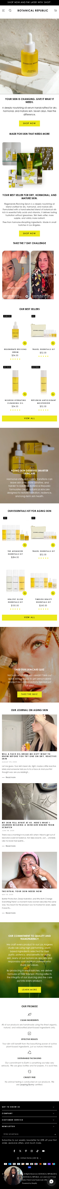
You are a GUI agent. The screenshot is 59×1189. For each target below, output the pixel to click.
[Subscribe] (55, 1134)
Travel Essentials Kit (43, 349)
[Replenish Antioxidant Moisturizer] (43, 381)
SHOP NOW (29, 123)
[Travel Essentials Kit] (43, 330)
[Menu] (3, 10)
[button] (10, 10)
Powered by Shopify (29, 1183)
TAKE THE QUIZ (29, 694)
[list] (29, 1049)
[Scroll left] (3, 275)
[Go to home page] (33, 11)
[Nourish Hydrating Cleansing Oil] (15, 381)
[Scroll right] (55, 275)
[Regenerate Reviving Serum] (15, 330)
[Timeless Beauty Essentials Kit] (43, 580)
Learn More (29, 990)
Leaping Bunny (27, 1085)
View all (29, 418)
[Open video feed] (13, 1175)
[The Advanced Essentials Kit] (15, 532)
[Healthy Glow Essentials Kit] (15, 580)
